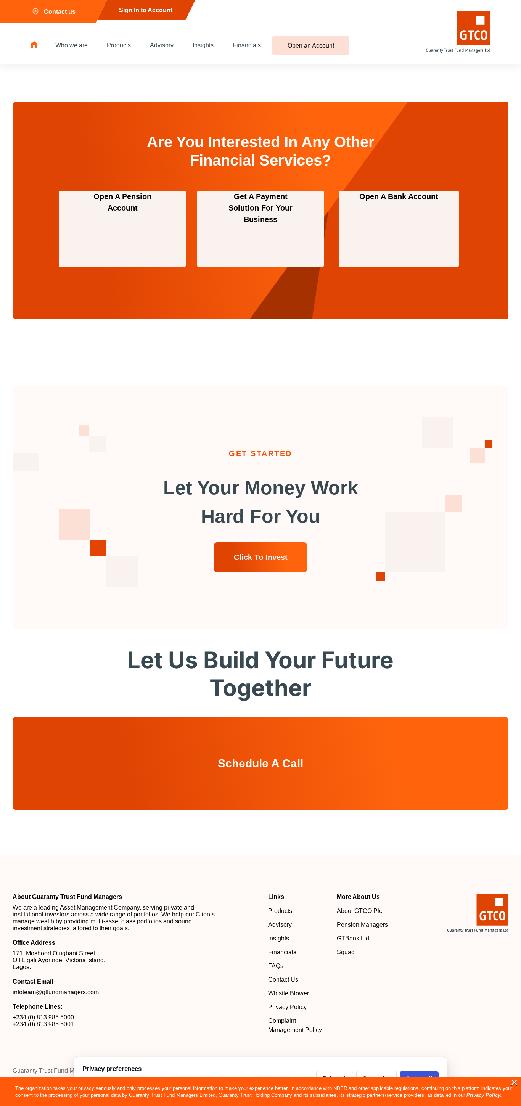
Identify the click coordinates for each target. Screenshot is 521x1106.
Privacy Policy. (484, 1095)
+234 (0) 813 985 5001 (43, 1024)
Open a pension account (122, 202)
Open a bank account (398, 196)
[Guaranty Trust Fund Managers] (477, 913)
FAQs (275, 966)
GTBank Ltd (353, 938)
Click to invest (261, 557)
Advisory (162, 45)
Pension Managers (362, 924)
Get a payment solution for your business (260, 207)
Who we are (71, 45)
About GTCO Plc (359, 911)
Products (119, 45)
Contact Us (283, 979)
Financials (247, 45)
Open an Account (311, 45)
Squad (346, 952)
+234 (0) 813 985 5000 (43, 1017)
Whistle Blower (288, 993)
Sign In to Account (145, 10)
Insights (203, 45)
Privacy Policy (287, 1007)
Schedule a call (260, 763)
